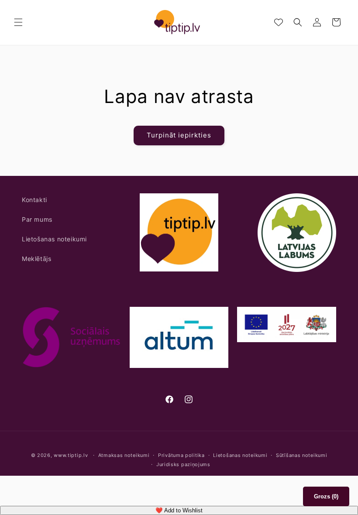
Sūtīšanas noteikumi (301, 455)
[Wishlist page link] (278, 22)
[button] (18, 22)
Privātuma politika (181, 455)
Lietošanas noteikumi (54, 239)
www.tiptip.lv (71, 455)
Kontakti (34, 199)
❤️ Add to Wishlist (179, 510)
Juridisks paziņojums (183, 464)
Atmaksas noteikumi (124, 455)
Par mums (37, 219)
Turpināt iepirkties (179, 135)
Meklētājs (36, 258)
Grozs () (326, 496)
